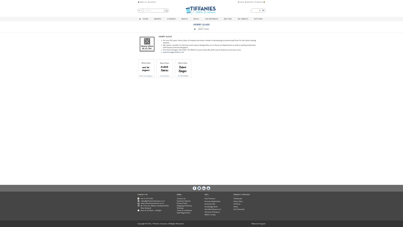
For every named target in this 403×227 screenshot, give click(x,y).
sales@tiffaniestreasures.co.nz (153, 201)
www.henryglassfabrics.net (173, 52)
